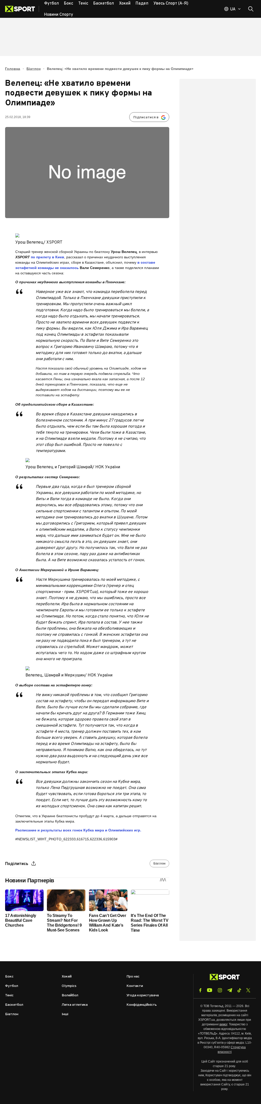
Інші (65, 1014)
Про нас (132, 976)
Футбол (11, 986)
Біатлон (34, 69)
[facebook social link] (200, 990)
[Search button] (251, 9)
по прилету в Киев (47, 257)
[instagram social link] (220, 990)
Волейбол (70, 995)
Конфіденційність (141, 1005)
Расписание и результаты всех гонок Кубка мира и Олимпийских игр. (78, 830)
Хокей (67, 976)
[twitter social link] (248, 990)
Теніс (9, 995)
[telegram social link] (229, 990)
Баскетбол (14, 1005)
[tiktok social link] (239, 990)
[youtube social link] (210, 990)
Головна (12, 69)
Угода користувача (142, 995)
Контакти (134, 986)
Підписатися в (146, 117)
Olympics (69, 986)
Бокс (9, 976)
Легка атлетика (75, 1005)
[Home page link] (22, 9)
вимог (223, 1024)
